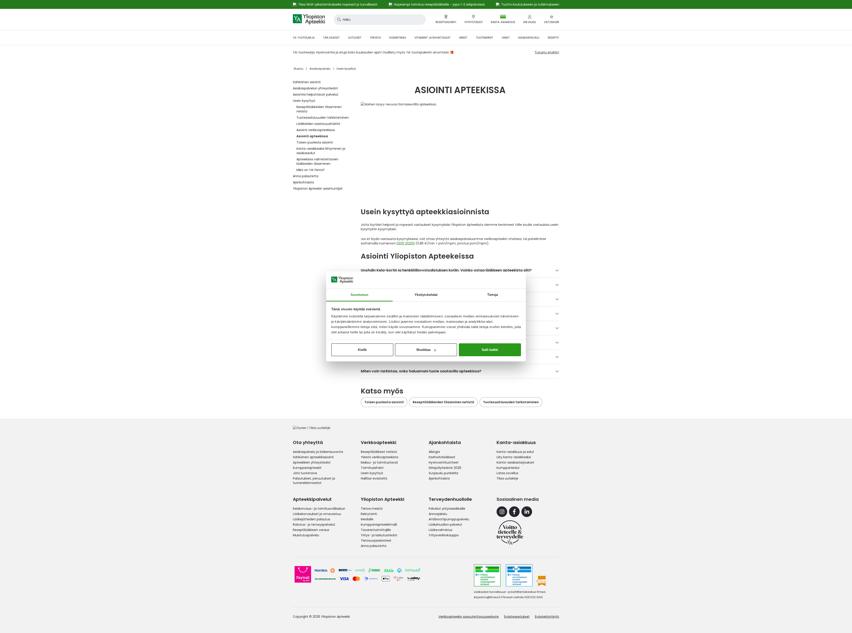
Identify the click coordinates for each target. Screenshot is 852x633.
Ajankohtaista (439, 478)
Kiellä (362, 350)
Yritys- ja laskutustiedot (379, 535)
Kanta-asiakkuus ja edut (515, 452)
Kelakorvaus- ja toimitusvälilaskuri (319, 508)
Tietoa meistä (372, 508)
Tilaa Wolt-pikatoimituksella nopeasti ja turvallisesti (337, 4)
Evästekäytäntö (547, 616)
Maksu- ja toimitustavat (379, 462)
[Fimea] (487, 575)
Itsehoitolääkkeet (442, 457)
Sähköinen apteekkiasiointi (313, 457)
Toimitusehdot (372, 468)
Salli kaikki (490, 350)
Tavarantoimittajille (376, 530)
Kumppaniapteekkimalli (379, 524)
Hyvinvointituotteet (444, 462)
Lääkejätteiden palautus (311, 519)
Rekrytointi (369, 514)
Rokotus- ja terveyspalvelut (314, 524)
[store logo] (309, 19)
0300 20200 (405, 243)
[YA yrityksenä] (510, 532)
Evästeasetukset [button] (517, 616)
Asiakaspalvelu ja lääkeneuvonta (318, 452)
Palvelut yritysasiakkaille (447, 508)
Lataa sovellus (507, 473)
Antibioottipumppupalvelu (449, 519)
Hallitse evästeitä (374, 478)
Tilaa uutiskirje (507, 478)
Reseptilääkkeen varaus (311, 530)
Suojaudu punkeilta (443, 473)
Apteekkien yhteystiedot (312, 462)
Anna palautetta (373, 546)
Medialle (367, 519)
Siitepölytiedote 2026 (445, 468)
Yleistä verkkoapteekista (379, 457)
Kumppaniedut (508, 468)
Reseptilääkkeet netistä (379, 452)
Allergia (434, 452)
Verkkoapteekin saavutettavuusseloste (468, 616)
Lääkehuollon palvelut (445, 524)
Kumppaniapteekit (307, 468)
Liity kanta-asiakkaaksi (514, 457)
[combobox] (380, 19)
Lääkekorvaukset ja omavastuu (317, 514)
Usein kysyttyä (372, 473)
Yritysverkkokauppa (444, 535)
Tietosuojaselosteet (376, 540)
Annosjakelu (438, 514)
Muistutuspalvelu (306, 535)
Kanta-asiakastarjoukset (515, 462)
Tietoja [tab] (492, 295)
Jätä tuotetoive (305, 473)
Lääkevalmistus (440, 530)
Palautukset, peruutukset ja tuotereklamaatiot (314, 480)
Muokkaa (423, 350)
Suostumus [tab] (360, 295)
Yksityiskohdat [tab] (426, 295)
